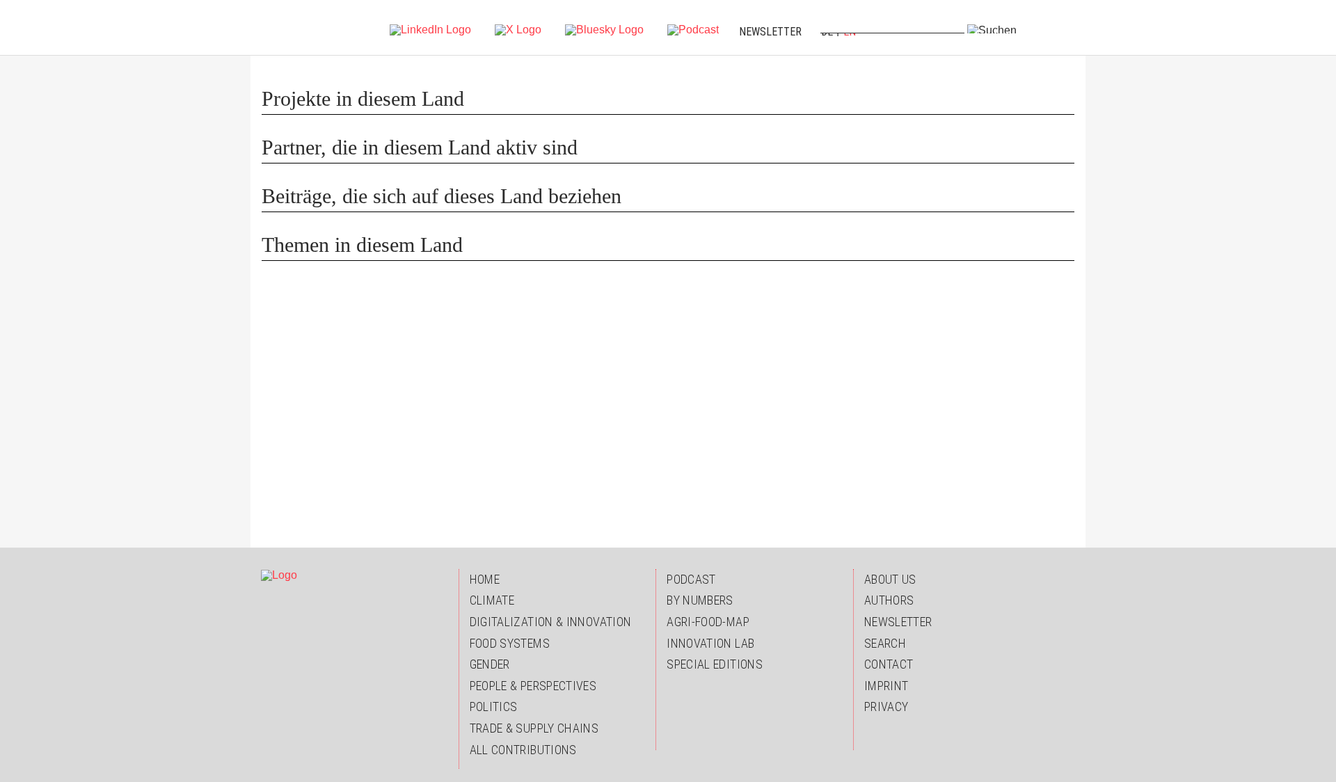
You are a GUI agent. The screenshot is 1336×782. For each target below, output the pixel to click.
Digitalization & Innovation (551, 621)
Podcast (691, 579)
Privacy (886, 706)
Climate (492, 600)
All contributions (523, 749)
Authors (889, 600)
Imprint (886, 685)
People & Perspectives (533, 685)
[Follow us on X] (518, 29)
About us (890, 579)
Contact (889, 664)
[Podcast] (693, 29)
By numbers (700, 600)
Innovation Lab (710, 643)
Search (885, 643)
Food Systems (510, 643)
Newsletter (770, 31)
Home (485, 579)
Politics (494, 706)
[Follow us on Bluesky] (604, 29)
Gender (490, 664)
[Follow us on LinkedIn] (430, 29)
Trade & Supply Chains (534, 728)
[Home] (290, 27)
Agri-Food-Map (708, 621)
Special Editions (715, 664)
